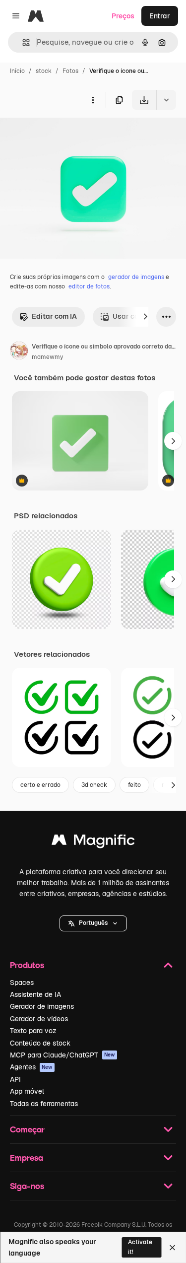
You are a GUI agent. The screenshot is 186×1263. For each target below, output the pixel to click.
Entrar (159, 15)
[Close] (172, 1248)
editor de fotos (89, 286)
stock (44, 71)
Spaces (22, 982)
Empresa (26, 1157)
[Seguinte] (145, 317)
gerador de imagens (136, 277)
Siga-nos (27, 1186)
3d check (94, 785)
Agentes (31, 1066)
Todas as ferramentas (44, 1103)
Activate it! (140, 1247)
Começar (27, 1129)
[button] (93, 923)
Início (17, 71)
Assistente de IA (35, 994)
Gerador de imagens (42, 1006)
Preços (123, 15)
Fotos (70, 71)
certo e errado (40, 785)
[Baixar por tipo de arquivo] (166, 100)
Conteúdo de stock (40, 1043)
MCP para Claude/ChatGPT (62, 1055)
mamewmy (47, 357)
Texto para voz (33, 1030)
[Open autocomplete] (22, 42)
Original (63, 133)
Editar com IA (54, 316)
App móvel (27, 1091)
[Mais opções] (93, 100)
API (15, 1079)
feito (134, 785)
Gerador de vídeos (39, 1018)
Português (93, 923)
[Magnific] (93, 842)
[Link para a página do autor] (19, 352)
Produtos (27, 965)
